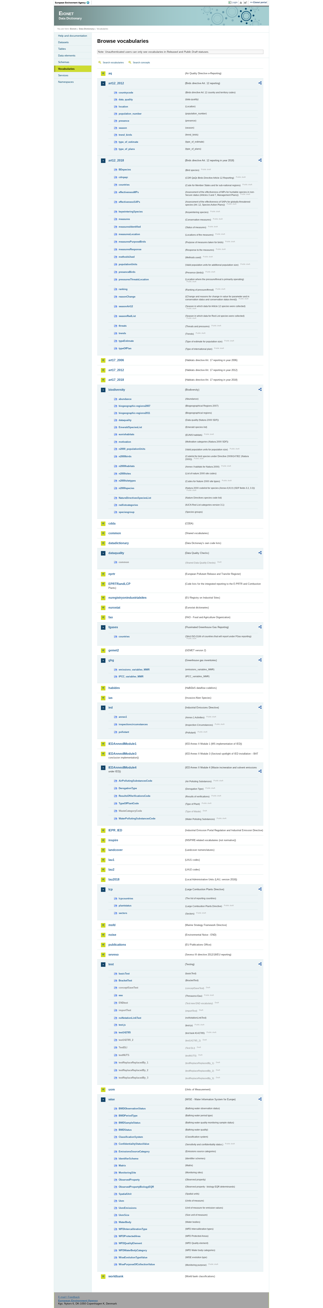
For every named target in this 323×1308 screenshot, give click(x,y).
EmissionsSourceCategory (134, 1151)
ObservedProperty (129, 1179)
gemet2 (113, 650)
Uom (121, 1200)
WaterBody (125, 1222)
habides (114, 688)
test (111, 964)
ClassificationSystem (131, 1137)
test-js (122, 1024)
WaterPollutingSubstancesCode (137, 818)
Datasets (63, 42)
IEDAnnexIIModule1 (122, 743)
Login (235, 2)
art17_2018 (116, 379)
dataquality (125, 420)
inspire (113, 840)
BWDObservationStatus (132, 1108)
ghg (111, 660)
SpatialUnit (125, 1194)
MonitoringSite (127, 1172)
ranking (123, 289)
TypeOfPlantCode (129, 803)
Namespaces (66, 81)
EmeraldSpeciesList (130, 427)
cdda (112, 523)
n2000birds (125, 456)
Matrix (122, 1165)
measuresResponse (130, 249)
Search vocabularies (113, 62)
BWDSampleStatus (129, 1122)
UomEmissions (127, 1208)
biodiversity (116, 389)
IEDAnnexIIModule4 (122, 767)
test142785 (125, 1032)
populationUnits (128, 264)
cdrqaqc (123, 177)
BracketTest (125, 980)
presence (124, 120)
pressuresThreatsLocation (134, 279)
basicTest (124, 973)
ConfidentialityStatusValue (134, 1143)
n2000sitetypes (127, 480)
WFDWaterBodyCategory (133, 1250)
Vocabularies (66, 68)
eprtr (111, 574)
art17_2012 (116, 370)
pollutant (124, 732)
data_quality (126, 99)
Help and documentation (72, 35)
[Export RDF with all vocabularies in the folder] (260, 83)
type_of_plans (127, 149)
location (123, 106)
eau (121, 995)
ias (110, 697)
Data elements (66, 55)
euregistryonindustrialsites (127, 597)
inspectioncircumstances (133, 724)
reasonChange (127, 296)
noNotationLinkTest (130, 1018)
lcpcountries (126, 898)
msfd (112, 925)
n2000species (126, 488)
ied (110, 707)
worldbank (115, 1276)
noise (112, 934)
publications (117, 944)
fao (110, 617)
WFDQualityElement (130, 1243)
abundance (125, 399)
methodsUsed (127, 256)
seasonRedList (127, 316)
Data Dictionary (86, 29)
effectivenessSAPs (129, 201)
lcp (110, 889)
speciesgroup (126, 512)
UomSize (124, 1215)
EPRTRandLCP (119, 583)
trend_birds (125, 134)
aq (110, 73)
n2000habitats (127, 466)
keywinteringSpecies (131, 211)
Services (63, 75)
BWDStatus (125, 1129)
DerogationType (128, 788)
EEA (73, 2)
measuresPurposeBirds (132, 241)
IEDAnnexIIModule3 (122, 753)
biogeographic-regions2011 (134, 413)
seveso (113, 954)
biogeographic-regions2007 (134, 406)
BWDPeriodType (128, 1115)
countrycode (126, 92)
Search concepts (141, 62)
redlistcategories (128, 505)
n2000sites (125, 473)
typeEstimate (126, 341)
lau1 (111, 859)
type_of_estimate (128, 142)
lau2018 (113, 879)
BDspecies (125, 169)
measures (124, 219)
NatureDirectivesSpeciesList (135, 497)
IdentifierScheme (128, 1158)
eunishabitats (126, 434)
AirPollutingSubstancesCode (135, 780)
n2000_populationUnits (132, 449)
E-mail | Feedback (69, 1296)
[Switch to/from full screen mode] (246, 2)
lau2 (111, 869)
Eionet (73, 29)
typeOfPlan (125, 348)
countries (124, 184)
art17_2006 (116, 360)
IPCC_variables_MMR (131, 676)
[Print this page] (241, 2)
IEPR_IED (115, 830)
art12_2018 (116, 160)
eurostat (114, 607)
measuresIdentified (130, 226)
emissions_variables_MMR (134, 669)
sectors (123, 913)
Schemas (63, 62)
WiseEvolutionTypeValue (133, 1257)
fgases (113, 627)
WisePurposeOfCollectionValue (137, 1264)
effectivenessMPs (129, 192)
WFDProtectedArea (129, 1236)
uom (111, 1089)
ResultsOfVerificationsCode (134, 796)
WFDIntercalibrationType (133, 1229)
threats (123, 325)
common (114, 533)
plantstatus (125, 905)
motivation (125, 441)
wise (111, 1099)
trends (122, 333)
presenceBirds (127, 272)
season (123, 128)
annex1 (123, 716)
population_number (130, 113)
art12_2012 (116, 83)
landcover (115, 850)
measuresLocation (129, 234)
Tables (62, 48)
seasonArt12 (126, 306)
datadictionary (118, 543)
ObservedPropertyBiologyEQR (136, 1186)
